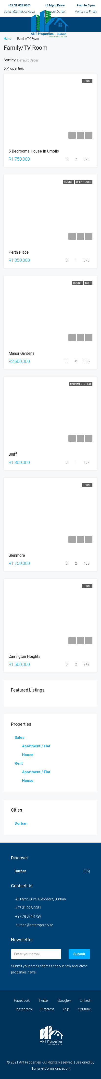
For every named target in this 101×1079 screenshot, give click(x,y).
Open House (83, 182)
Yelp (65, 1009)
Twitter (43, 1000)
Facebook (21, 1000)
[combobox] (31, 60)
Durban (21, 823)
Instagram (23, 1009)
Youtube (84, 1009)
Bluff (13, 454)
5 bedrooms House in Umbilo (34, 151)
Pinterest (47, 1009)
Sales (19, 737)
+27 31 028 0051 (19, 5)
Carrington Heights (24, 656)
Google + (64, 1000)
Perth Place (19, 252)
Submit (79, 954)
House (87, 81)
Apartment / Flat (80, 384)
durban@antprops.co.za (34, 925)
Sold (88, 283)
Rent (19, 763)
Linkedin (85, 1000)
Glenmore (17, 555)
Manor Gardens (22, 353)
